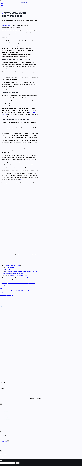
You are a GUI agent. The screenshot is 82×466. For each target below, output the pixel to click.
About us (3, 381)
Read (2, 387)
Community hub (3, 454)
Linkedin (3, 389)
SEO (31, 283)
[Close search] (1, 460)
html (24, 283)
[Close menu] (0, 431)
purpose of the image (8, 144)
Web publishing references (6, 379)
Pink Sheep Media (6, 407)
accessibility (5, 283)
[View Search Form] (1, 451)
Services (3, 382)
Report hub (2, 457)
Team (5, 413)
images (28, 283)
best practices (19, 283)
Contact (3, 385)
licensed (29, 277)
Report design (7, 421)
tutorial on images (9, 267)
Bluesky (2, 391)
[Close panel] (1, 404)
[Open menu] (1, 16)
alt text (10, 283)
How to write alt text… (10, 269)
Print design (6, 426)
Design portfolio (5, 417)
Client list (3, 383)
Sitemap (2, 388)
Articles (14, 283)
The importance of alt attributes (12, 265)
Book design (6, 423)
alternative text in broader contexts (18, 275)
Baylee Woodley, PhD (8, 25)
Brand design (7, 419)
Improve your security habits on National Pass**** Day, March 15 (15, 289)
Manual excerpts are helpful (6, 294)
